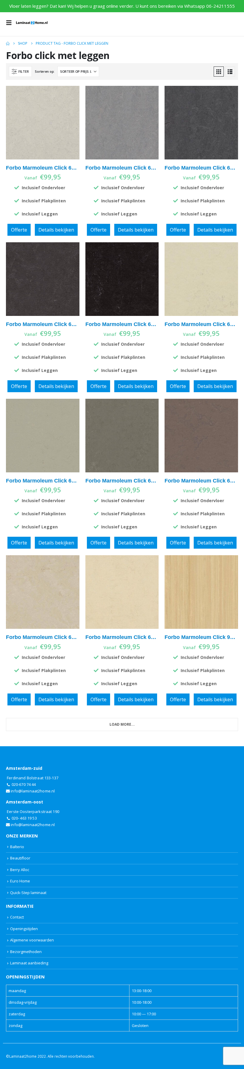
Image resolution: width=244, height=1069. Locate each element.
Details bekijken (56, 229)
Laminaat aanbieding (29, 963)
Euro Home (20, 881)
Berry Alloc (19, 869)
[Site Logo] (31, 22)
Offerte (19, 229)
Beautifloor (20, 858)
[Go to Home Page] (8, 43)
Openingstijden (24, 928)
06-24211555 (220, 6)
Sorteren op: (44, 71)
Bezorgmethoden (26, 951)
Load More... (122, 724)
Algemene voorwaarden (32, 940)
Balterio (17, 846)
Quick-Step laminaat (28, 892)
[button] (10, 23)
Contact (17, 917)
